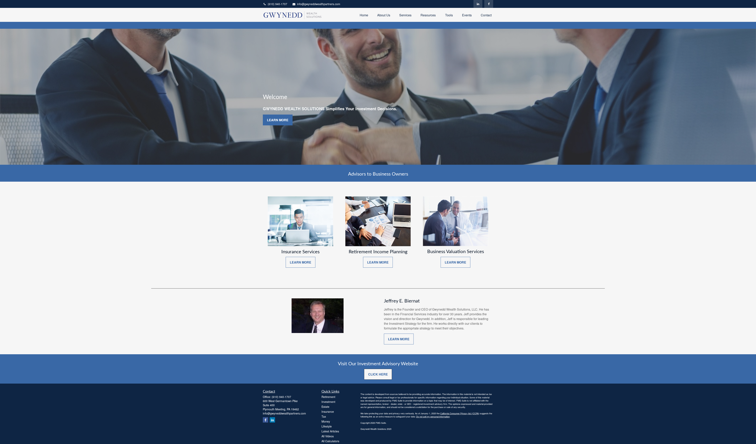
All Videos (327, 436)
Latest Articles (330, 431)
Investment (328, 402)
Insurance (327, 411)
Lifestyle (326, 426)
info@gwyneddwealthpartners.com (318, 4)
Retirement (328, 397)
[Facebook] (488, 4)
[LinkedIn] (477, 4)
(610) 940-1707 (277, 4)
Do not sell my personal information (433, 416)
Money (325, 421)
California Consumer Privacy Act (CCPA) (459, 413)
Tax (323, 416)
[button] (364, 15)
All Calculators (330, 441)
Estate (325, 407)
